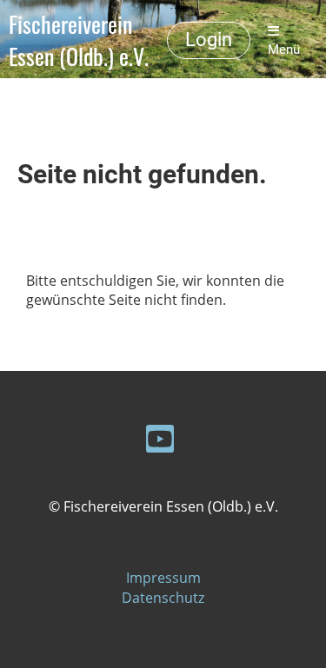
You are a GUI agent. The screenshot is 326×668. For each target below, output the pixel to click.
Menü (284, 49)
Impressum (163, 577)
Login (208, 39)
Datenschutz (163, 597)
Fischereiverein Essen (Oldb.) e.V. (79, 41)
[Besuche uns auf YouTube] (160, 441)
